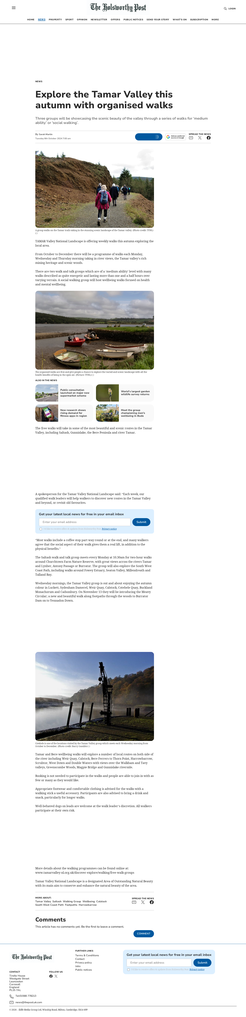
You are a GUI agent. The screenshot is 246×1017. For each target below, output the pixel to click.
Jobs (77, 966)
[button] (13, 7)
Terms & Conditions (87, 955)
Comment (143, 933)
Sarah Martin (45, 134)
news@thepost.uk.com (28, 1002)
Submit (141, 522)
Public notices (83, 970)
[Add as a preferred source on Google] (175, 137)
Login (232, 8)
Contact (79, 959)
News (38, 81)
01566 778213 (28, 996)
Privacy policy (83, 962)
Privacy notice (109, 528)
